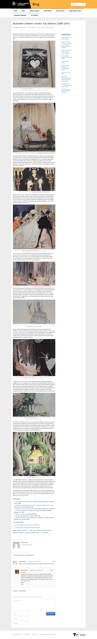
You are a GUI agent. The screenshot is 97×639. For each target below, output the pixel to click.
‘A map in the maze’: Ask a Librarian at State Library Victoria (66, 85)
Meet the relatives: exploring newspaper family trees (65, 91)
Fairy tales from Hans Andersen (29, 377)
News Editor (32, 27)
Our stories (47, 11)
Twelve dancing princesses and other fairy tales (46, 153)
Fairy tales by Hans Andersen (27, 88)
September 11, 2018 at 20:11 (34, 561)
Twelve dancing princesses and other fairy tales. (30, 250)
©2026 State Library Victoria (47, 634)
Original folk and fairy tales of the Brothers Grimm (26, 517)
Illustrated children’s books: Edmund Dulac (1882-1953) (27, 524)
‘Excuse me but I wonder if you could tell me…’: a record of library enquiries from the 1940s (66, 44)
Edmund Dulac (38, 99)
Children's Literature (21, 530)
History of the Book (18, 532)
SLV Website (34, 15)
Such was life (60, 11)
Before (16, 505)
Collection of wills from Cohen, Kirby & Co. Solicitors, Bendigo (66, 52)
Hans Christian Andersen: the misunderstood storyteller (27, 510)
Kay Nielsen (18, 515)
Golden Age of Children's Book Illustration (40, 530)
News (23, 11)
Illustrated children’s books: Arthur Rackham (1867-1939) (27, 527)
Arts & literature (42, 27)
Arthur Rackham (29, 99)
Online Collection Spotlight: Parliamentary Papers (66, 57)
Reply (54, 561)
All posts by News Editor (27, 544)
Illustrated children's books (32, 532)
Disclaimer (27, 634)
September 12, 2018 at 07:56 (36, 570)
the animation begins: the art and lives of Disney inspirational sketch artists (35, 505)
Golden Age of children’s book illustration (28, 493)
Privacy (34, 634)
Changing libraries (20, 15)
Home (15, 11)
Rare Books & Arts (75, 11)
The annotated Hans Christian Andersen (24, 501)
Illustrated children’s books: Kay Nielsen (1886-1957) (41, 23)
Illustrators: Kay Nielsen (20, 514)
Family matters (34, 11)
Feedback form (17, 634)
